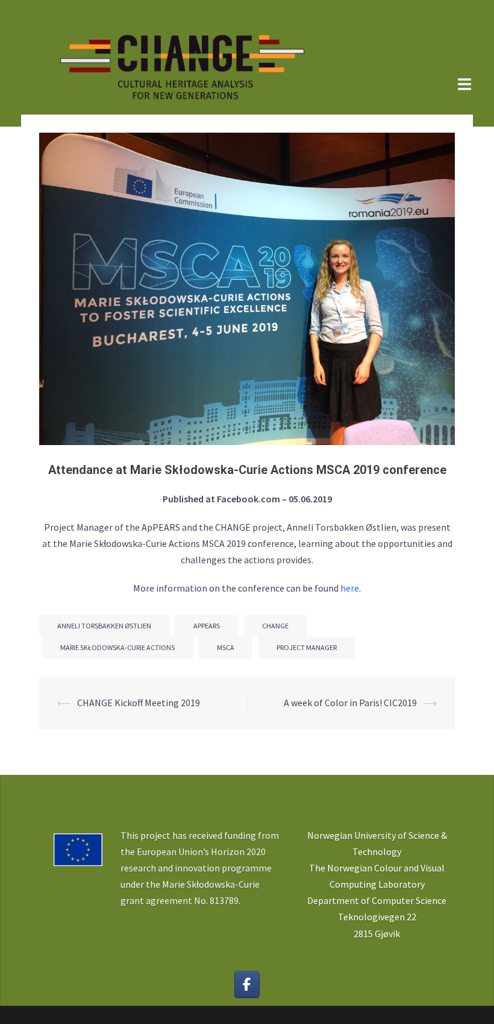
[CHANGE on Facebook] (247, 984)
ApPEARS (206, 625)
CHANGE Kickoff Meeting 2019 (138, 703)
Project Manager (307, 647)
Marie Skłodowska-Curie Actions (117, 647)
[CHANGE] (180, 62)
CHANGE (275, 625)
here (349, 588)
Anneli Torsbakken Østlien (104, 625)
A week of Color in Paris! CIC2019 (350, 703)
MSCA (225, 647)
